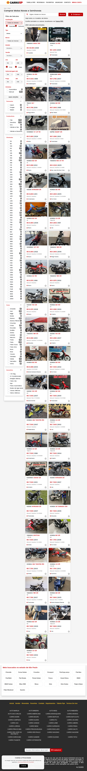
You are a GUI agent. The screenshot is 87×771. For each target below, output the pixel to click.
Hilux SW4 (22, 684)
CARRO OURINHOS (53, 726)
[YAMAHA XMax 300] (36, 34)
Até (16, 59)
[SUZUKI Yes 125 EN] (36, 296)
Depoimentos (50, 703)
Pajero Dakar (78, 684)
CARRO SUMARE (33, 737)
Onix (50, 684)
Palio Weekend (8, 690)
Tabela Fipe (31, 2)
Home (5, 8)
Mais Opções (13, 97)
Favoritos (50, 2)
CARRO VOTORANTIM (34, 740)
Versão (7, 52)
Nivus (36, 684)
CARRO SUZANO (53, 737)
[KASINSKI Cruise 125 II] (36, 469)
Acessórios (9, 370)
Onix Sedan (64, 684)
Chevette (8, 672)
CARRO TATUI (72, 737)
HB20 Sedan (9, 684)
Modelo (7, 45)
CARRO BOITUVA (53, 717)
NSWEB (81, 767)
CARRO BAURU (34, 717)
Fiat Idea (78, 672)
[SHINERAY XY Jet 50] (36, 123)
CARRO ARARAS (72, 714)
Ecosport (50, 672)
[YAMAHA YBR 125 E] (60, 267)
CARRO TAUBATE (14, 740)
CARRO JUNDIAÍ (33, 723)
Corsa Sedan (22, 672)
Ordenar (76, 14)
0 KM (10, 67)
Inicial (12, 703)
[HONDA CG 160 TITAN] (60, 34)
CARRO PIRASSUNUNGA (34, 729)
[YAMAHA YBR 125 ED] (36, 584)
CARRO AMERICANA (34, 714)
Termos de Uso (71, 703)
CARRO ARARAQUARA (53, 714)
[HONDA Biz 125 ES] (36, 152)
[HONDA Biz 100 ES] (36, 209)
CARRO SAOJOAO (53, 732)
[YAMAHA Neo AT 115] (60, 152)
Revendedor (12, 26)
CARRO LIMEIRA (72, 723)
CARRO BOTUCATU (72, 717)
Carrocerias (9, 101)
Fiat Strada (22, 678)
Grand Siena (64, 678)
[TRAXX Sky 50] (36, 94)
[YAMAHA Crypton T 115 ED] (36, 526)
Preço (7, 78)
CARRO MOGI (33, 726)
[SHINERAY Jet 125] (36, 238)
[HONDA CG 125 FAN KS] (60, 555)
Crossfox (37, 672)
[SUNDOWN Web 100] (60, 65)
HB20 (78, 678)
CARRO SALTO (72, 729)
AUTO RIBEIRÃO (72, 710)
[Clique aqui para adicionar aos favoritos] (45, 53)
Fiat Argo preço (64, 672)
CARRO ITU (53, 720)
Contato (67, 2)
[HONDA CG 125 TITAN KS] (60, 209)
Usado (20, 67)
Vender (17, 703)
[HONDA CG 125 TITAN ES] (60, 411)
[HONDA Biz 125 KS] (60, 526)
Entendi (23, 765)
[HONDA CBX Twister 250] (36, 411)
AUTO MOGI (53, 710)
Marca (7, 37)
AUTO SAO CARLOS (14, 714)
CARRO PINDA (72, 726)
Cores (8, 305)
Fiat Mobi (8, 678)
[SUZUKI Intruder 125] (36, 180)
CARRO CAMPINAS (14, 720)
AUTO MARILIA (14, 710)
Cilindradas (9, 137)
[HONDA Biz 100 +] (60, 180)
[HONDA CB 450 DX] (36, 65)
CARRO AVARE (14, 717)
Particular (21, 26)
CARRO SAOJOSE (73, 732)
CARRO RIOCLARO (53, 729)
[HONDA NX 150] (36, 267)
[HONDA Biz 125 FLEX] (60, 584)
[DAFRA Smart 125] (60, 123)
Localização (9, 19)
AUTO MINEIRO (34, 710)
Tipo (6, 30)
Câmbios (8, 87)
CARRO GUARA (34, 720)
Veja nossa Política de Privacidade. (26, 762)
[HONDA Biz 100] (36, 353)
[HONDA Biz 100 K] (60, 94)
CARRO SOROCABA (14, 737)
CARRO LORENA (14, 726)
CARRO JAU (14, 723)
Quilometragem (10, 71)
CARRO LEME (53, 723)
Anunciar (59, 2)
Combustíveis (10, 116)
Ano (7, 59)
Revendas (41, 2)
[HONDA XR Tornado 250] (60, 497)
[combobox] (14, 22)
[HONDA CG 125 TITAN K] (36, 440)
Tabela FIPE (59, 21)
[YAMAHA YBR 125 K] (60, 238)
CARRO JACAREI (72, 720)
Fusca (51, 678)
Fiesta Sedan (36, 678)
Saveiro (22, 690)
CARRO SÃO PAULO (33, 732)
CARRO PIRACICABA (14, 729)
